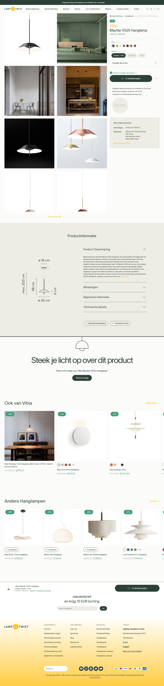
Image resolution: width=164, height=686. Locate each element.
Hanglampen (129, 16)
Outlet (136, 9)
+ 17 (139, 550)
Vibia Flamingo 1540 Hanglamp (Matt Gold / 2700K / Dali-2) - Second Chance (28, 465)
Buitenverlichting (51, 9)
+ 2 (73, 465)
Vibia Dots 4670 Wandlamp (68, 470)
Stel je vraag (82, 378)
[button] (29, 38)
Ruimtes (66, 9)
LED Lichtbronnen (93, 9)
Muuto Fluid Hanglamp (53, 555)
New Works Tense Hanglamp (16, 555)
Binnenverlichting (32, 9)
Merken (108, 9)
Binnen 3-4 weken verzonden (40, 591)
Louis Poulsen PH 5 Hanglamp (135, 555)
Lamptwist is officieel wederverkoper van (127, 94)
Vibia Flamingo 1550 (118, 470)
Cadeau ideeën (122, 9)
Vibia (114, 26)
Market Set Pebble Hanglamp (95, 555)
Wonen (77, 9)
